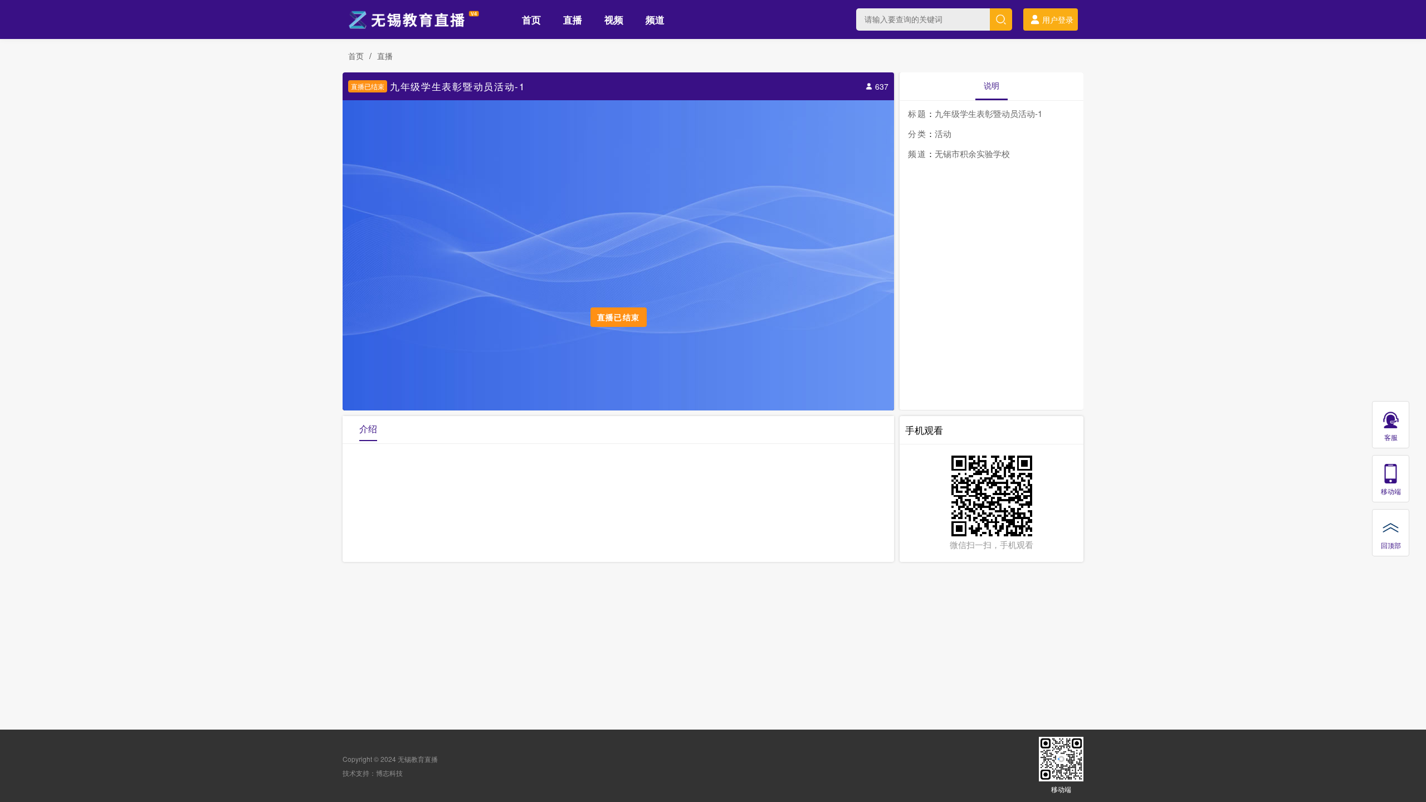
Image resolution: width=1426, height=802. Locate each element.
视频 (613, 19)
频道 (655, 19)
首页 (531, 19)
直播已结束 (367, 86)
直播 (572, 19)
